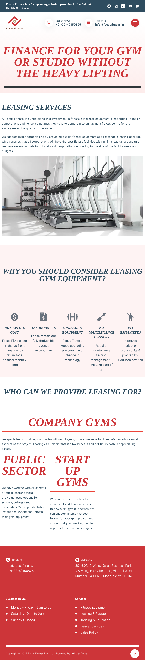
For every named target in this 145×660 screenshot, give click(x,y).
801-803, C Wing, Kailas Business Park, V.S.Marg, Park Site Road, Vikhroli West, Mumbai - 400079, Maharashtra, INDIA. (104, 571)
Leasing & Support (93, 613)
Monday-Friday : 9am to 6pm (32, 607)
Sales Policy (89, 632)
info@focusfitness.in (20, 565)
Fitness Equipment (93, 607)
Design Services (92, 626)
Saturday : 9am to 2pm (28, 613)
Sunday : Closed (23, 620)
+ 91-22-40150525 (20, 571)
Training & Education (95, 620)
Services (80, 598)
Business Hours (16, 598)
